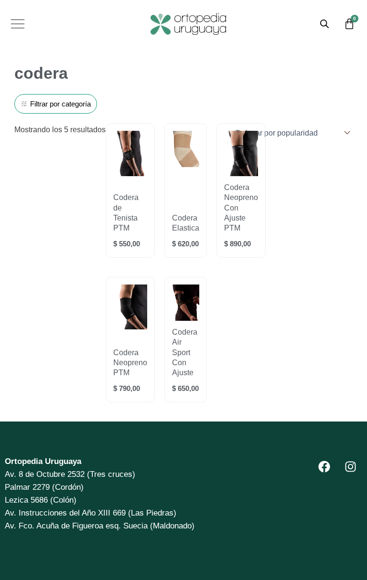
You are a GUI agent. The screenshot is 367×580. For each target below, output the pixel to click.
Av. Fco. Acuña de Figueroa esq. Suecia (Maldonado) (99, 525)
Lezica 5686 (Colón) (40, 500)
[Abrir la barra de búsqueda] (324, 24)
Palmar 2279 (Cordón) (44, 487)
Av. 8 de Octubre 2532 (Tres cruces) (70, 474)
